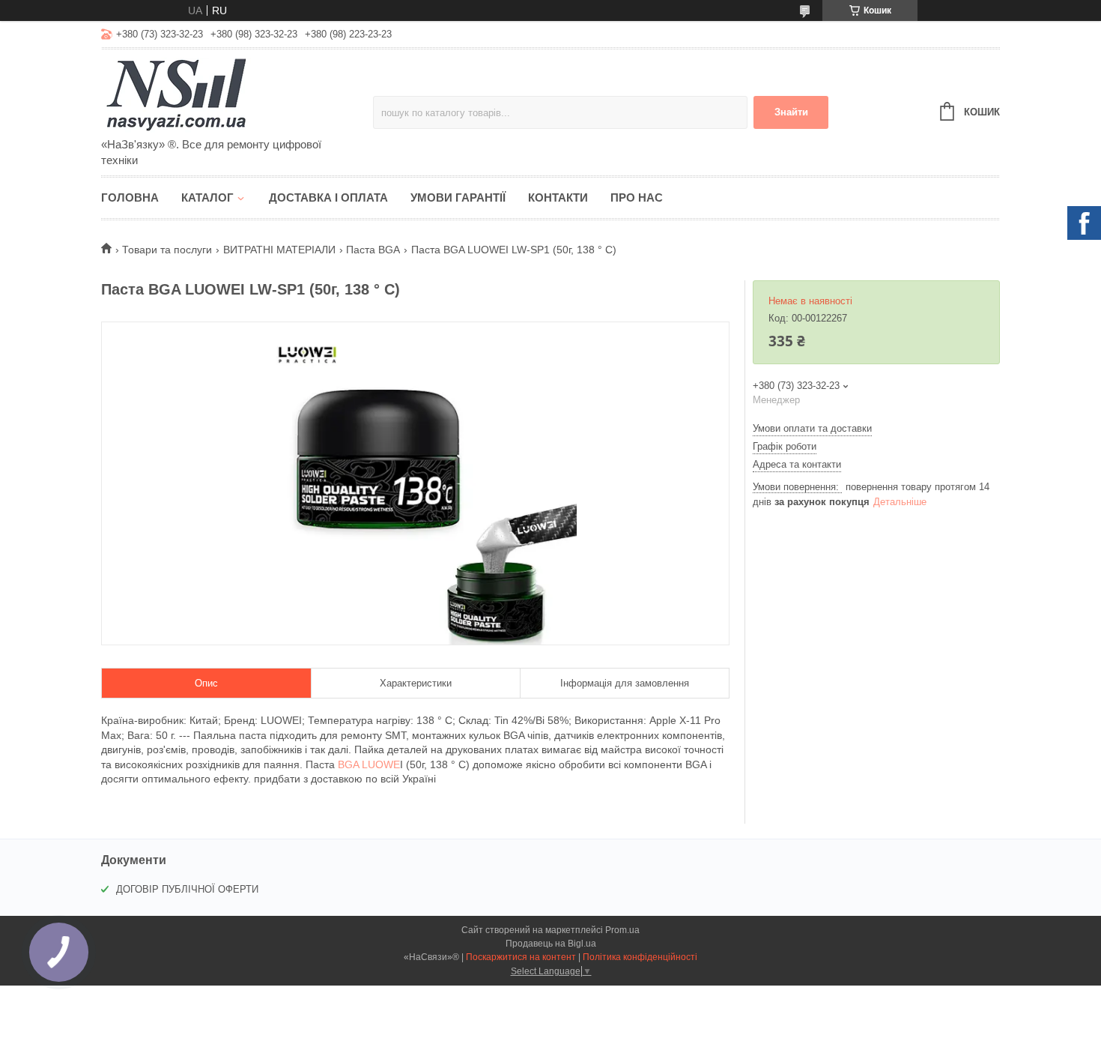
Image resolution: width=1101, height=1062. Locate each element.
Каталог (207, 197)
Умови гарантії (458, 197)
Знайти (791, 112)
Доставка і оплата (328, 197)
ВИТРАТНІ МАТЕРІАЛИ (279, 250)
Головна (130, 197)
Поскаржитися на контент (521, 957)
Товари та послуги (167, 250)
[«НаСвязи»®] (232, 94)
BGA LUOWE (369, 764)
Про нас (636, 197)
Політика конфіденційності (640, 957)
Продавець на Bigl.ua (551, 943)
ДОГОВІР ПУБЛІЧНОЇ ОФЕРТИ (187, 889)
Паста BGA (373, 250)
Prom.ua (622, 930)
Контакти (558, 197)
